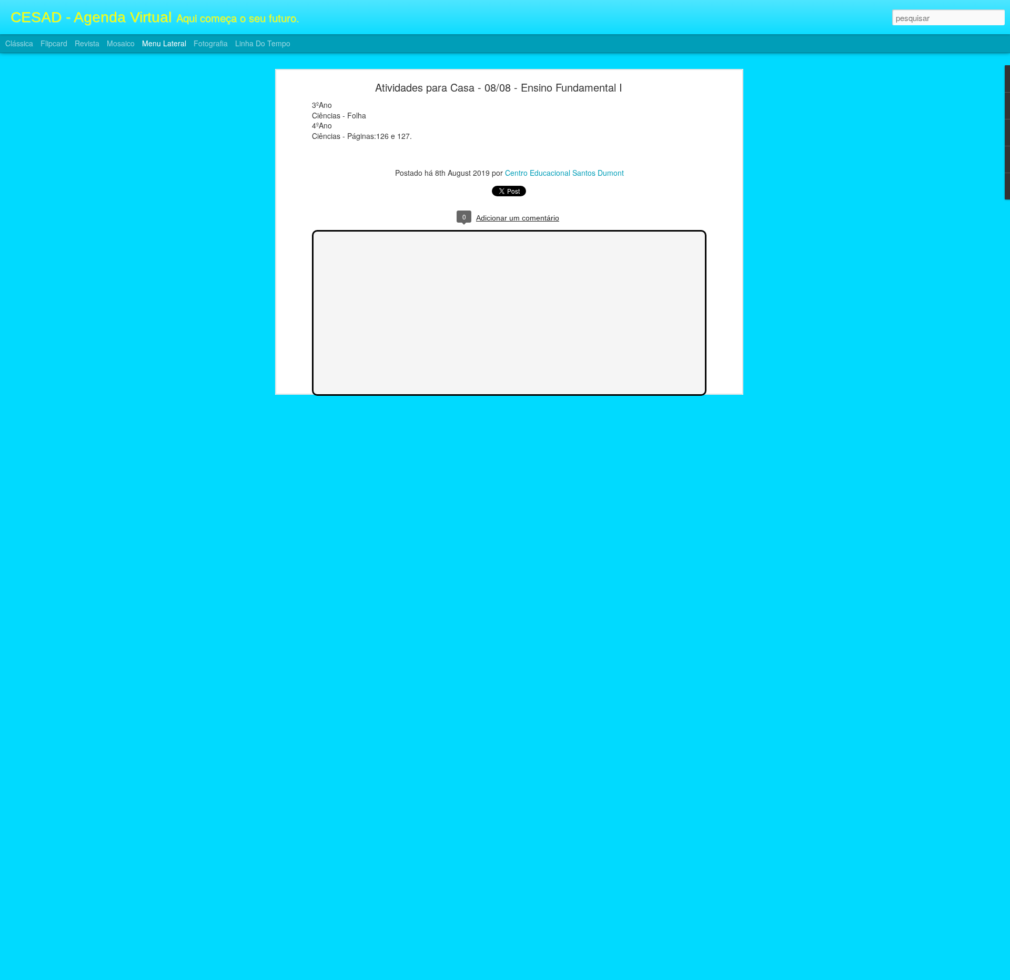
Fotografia (211, 43)
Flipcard (54, 43)
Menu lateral (164, 43)
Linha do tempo (262, 43)
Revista (87, 43)
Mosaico (121, 43)
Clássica (19, 43)
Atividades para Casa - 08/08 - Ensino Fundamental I (498, 87)
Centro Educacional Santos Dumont (564, 172)
